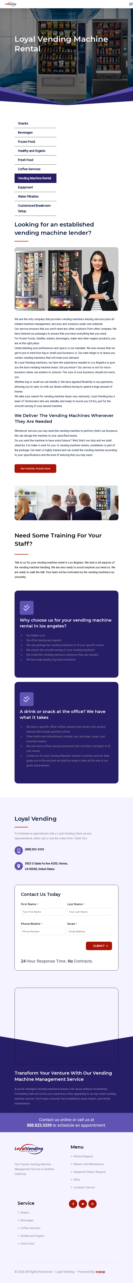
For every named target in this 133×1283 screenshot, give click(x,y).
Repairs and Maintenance (88, 1164)
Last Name (75, 904)
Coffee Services (29, 169)
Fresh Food (25, 160)
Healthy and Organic (32, 151)
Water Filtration (28, 196)
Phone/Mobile (31, 924)
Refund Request (83, 1156)
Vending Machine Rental (34, 178)
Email (72, 924)
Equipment (25, 187)
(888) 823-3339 (34, 849)
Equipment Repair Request (89, 1172)
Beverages (25, 132)
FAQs (76, 1179)
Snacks (23, 123)
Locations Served (84, 1187)
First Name (29, 904)
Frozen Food (26, 141)
